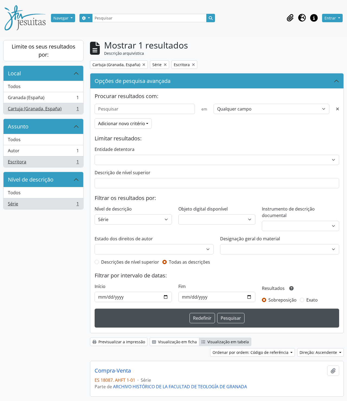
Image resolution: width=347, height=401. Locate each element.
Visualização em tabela (227, 341)
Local (14, 73)
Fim (182, 286)
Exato (312, 300)
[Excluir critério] (337, 109)
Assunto (18, 126)
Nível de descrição (30, 179)
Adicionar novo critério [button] (121, 124)
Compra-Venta (113, 370)
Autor (43, 152)
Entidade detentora (114, 149)
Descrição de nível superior (122, 173)
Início (100, 286)
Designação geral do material (250, 239)
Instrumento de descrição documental (288, 212)
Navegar (61, 18)
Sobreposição (282, 300)
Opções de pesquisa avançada (133, 81)
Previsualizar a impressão (121, 341)
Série (43, 205)
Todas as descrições (189, 262)
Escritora (43, 163)
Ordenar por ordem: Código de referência (251, 352)
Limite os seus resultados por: (43, 50)
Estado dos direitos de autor (124, 239)
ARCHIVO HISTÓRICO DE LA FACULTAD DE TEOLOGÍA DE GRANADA (180, 387)
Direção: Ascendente (319, 352)
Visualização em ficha (177, 341)
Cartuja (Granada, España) (43, 110)
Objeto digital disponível (203, 209)
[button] (290, 18)
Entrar (330, 18)
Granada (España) (43, 99)
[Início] (27, 18)
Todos (14, 86)
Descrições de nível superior (130, 262)
